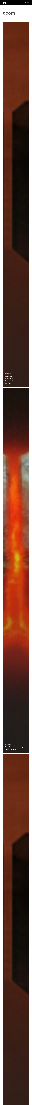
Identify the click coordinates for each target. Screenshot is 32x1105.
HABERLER (8, 373)
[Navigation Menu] (28, 2)
